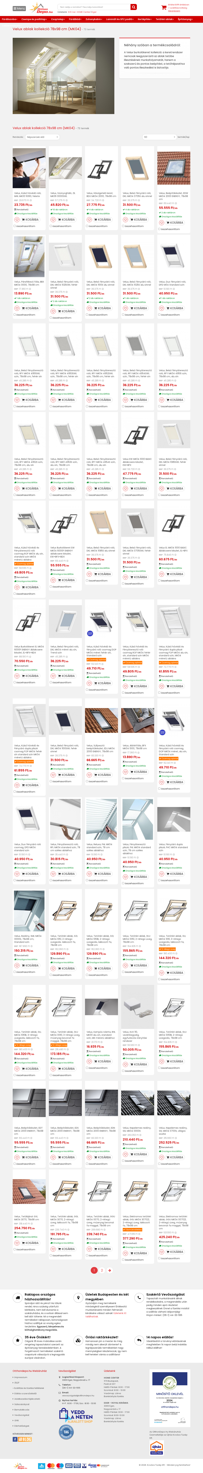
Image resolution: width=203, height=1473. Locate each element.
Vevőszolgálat (21, 1415)
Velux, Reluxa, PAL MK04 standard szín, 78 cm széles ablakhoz (99, 847)
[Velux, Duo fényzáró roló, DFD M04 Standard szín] (173, 257)
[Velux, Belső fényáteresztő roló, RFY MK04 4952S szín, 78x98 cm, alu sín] (29, 434)
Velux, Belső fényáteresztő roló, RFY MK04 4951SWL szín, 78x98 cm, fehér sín (28, 373)
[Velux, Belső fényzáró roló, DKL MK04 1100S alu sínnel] (101, 257)
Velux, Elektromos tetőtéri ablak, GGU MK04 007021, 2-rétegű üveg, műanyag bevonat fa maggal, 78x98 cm (173, 1222)
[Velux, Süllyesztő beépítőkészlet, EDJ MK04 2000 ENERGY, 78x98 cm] (101, 720)
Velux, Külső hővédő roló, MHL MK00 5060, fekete (27, 195)
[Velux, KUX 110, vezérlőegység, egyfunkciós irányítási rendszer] (137, 1007)
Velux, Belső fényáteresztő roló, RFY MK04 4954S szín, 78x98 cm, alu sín (101, 462)
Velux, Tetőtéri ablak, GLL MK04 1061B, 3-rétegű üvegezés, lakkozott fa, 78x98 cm (27, 1036)
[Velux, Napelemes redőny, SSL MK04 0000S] (137, 1103)
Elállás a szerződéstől (25, 1393)
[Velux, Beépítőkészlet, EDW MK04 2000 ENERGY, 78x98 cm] (173, 168)
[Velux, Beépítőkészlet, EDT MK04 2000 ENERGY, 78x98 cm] (29, 1103)
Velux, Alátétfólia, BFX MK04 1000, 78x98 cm (135, 747)
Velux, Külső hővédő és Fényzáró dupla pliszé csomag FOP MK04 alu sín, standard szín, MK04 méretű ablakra (173, 652)
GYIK (16, 1420)
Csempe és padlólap (33, 19)
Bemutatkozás (21, 1409)
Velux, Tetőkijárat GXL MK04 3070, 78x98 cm (26, 1218)
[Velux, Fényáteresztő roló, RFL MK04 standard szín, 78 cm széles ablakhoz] (65, 819)
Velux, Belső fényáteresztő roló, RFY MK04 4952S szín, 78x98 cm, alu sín (28, 462)
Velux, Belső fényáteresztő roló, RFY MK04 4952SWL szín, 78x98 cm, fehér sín (101, 373)
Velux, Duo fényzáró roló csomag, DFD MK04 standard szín (27, 847)
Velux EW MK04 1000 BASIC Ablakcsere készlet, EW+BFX (137, 462)
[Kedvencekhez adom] (17, 219)
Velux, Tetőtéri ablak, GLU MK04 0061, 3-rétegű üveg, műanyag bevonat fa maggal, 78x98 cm (65, 1036)
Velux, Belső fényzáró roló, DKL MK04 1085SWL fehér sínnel (173, 462)
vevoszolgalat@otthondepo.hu (78, 1395)
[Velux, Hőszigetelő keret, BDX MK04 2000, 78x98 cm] (101, 168)
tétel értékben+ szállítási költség (178, 7)
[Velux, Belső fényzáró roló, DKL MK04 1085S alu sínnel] (101, 523)
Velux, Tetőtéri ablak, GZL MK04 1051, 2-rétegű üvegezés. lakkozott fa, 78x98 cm (64, 940)
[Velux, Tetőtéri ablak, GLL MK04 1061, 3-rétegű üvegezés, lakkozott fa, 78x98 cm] (173, 911)
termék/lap (184, 137)
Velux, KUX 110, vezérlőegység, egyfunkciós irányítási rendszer (135, 1036)
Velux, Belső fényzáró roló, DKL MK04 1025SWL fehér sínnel (64, 284)
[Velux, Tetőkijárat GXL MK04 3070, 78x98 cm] (29, 1191)
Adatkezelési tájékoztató (27, 1398)
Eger (94, 12)
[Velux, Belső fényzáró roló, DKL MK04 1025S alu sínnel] (137, 257)
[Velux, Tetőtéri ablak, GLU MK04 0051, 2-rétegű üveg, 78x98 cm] (137, 911)
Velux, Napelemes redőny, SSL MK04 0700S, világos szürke (173, 1130)
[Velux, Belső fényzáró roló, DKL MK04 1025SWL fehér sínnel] (65, 257)
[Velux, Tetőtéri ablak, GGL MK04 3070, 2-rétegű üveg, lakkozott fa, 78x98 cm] (65, 1191)
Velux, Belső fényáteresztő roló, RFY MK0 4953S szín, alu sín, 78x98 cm (64, 462)
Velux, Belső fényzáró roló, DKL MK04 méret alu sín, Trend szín (64, 649)
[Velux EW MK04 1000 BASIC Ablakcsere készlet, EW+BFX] (137, 434)
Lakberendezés (11, 25)
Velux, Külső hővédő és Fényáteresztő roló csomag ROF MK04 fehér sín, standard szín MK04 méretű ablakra (136, 652)
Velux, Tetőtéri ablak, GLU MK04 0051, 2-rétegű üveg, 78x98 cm (137, 939)
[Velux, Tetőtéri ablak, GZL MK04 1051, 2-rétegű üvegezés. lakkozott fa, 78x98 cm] (65, 911)
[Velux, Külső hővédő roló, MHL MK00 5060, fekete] (29, 168)
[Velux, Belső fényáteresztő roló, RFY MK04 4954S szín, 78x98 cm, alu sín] (101, 434)
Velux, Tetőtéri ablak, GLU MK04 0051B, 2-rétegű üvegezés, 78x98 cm (173, 1035)
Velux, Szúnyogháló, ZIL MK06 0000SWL (62, 195)
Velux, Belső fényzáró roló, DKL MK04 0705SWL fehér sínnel (137, 550)
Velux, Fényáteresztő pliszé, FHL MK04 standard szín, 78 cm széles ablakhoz (137, 849)
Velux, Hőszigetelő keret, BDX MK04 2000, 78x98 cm (101, 195)
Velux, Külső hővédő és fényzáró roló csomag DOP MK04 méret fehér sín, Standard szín (101, 651)
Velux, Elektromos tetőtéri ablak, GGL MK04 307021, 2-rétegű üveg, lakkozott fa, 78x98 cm (137, 1221)
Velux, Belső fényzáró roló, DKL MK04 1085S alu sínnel (101, 549)
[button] (42, 137)
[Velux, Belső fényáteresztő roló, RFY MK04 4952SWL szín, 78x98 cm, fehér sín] (101, 345)
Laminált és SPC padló (119, 19)
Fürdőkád (74, 19)
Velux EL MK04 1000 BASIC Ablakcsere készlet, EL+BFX (173, 549)
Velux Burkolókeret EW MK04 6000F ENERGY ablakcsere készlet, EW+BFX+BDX (62, 552)
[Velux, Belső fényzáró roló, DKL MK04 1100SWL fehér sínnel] (65, 720)
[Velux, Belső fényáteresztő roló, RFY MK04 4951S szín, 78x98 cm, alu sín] (173, 345)
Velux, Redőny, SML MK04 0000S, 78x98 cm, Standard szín (28, 939)
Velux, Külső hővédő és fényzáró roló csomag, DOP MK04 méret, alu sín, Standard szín (173, 750)
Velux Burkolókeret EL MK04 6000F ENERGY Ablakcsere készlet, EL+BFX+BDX (29, 649)
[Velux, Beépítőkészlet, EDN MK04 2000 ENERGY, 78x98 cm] (101, 1103)
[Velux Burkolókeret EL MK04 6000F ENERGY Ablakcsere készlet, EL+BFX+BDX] (29, 621)
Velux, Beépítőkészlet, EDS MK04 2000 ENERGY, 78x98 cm (64, 1130)
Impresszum (20, 1377)
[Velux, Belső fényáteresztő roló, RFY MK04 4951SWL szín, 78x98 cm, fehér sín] (29, 345)
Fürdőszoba (9, 19)
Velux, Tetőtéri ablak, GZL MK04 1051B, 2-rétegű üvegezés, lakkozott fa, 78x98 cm (100, 940)
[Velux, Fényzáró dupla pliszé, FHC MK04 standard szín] (173, 819)
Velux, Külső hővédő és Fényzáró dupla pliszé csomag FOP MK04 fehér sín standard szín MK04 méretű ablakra (28, 751)
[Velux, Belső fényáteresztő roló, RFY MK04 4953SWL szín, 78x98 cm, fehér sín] (65, 345)
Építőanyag (184, 19)
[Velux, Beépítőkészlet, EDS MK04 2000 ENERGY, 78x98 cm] (65, 1103)
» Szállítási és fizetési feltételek (28, 1388)
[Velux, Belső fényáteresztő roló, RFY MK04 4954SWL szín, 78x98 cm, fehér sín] (137, 345)
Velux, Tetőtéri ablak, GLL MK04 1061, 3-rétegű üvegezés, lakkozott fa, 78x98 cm (172, 940)
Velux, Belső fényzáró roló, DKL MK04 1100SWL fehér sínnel (64, 748)
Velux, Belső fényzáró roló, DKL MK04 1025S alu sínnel (137, 283)
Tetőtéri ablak (164, 19)
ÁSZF (16, 1382)
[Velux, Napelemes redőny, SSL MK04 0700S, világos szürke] (173, 1103)
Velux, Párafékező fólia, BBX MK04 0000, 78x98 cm (29, 283)
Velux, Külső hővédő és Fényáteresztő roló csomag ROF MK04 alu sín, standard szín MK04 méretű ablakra (28, 553)
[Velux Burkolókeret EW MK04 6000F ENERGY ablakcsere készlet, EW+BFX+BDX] (65, 523)
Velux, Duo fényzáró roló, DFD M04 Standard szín (172, 283)
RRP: (16, 200)
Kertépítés (144, 19)
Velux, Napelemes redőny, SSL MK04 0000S (137, 1129)
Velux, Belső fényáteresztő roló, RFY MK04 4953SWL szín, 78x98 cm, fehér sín (64, 373)
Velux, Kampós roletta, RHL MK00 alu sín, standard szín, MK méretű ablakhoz (101, 1035)
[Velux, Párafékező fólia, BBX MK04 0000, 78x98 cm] (29, 257)
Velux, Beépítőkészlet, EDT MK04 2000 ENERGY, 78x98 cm (28, 1130)
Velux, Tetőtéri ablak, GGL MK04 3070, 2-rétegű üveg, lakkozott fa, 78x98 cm (64, 1221)
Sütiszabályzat (21, 1404)
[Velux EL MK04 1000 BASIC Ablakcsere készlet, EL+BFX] (173, 523)
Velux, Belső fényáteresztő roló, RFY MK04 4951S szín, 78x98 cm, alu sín (173, 373)
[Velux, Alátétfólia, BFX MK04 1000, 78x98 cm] (137, 720)
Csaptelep (57, 19)
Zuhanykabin (93, 19)
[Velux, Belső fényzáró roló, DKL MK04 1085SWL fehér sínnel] (173, 434)
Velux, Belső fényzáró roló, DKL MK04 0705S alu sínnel (137, 195)
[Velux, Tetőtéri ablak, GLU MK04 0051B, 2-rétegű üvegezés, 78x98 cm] (173, 1007)
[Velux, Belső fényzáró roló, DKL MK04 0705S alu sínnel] (137, 168)
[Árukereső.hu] (66, 1431)
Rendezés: (18, 137)
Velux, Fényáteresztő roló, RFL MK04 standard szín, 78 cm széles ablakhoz (65, 847)
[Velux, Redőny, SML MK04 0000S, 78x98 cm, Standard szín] (29, 911)
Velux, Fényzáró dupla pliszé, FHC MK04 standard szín (173, 847)
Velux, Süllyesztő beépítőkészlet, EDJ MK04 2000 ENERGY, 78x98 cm (101, 748)
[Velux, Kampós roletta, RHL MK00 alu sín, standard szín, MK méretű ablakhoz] (101, 1007)
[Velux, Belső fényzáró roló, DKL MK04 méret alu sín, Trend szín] (65, 621)
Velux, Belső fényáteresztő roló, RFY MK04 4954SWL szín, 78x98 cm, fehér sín (137, 373)
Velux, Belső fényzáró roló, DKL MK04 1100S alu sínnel (101, 283)
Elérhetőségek (21, 1425)
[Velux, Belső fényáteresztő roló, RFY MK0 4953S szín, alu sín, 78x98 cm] (65, 434)
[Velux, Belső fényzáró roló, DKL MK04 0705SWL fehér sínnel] (137, 523)
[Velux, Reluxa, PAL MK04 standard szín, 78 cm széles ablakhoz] (101, 819)
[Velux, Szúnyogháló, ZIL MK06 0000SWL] (65, 168)
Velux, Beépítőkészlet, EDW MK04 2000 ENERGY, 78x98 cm (173, 196)
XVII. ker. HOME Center (79, 12)
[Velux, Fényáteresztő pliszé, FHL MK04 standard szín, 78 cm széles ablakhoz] (137, 819)
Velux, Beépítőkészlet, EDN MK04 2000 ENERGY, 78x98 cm (101, 1130)
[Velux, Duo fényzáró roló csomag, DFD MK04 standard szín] (29, 819)
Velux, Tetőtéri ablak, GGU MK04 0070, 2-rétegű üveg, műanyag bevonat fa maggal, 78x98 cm (101, 1221)
